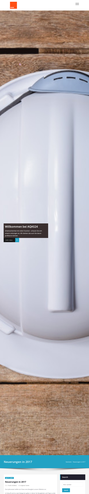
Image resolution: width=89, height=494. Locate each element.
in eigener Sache (24, 485)
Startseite (68, 462)
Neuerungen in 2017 (79, 462)
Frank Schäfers (12, 485)
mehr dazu (9, 240)
